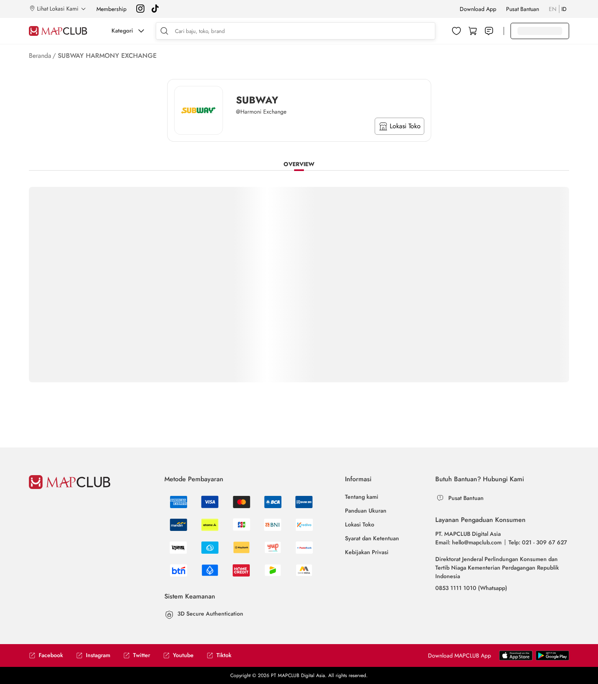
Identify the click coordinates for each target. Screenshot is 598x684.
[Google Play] (516, 658)
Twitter (141, 655)
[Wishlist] (456, 31)
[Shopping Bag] (473, 31)
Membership (111, 9)
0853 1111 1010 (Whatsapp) (471, 588)
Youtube (183, 655)
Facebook (51, 655)
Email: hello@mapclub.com (468, 542)
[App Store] (552, 658)
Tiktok (223, 655)
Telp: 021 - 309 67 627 (538, 542)
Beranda (40, 55)
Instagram (98, 655)
